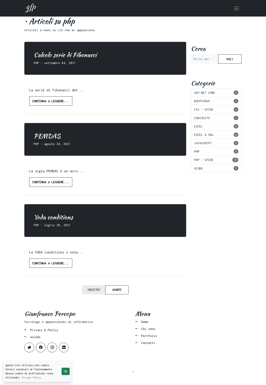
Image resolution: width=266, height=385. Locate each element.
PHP (215, 151)
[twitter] (29, 347)
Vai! (229, 59)
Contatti (148, 343)
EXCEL (215, 126)
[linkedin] (64, 347)
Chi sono (148, 329)
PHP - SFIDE (215, 160)
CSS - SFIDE (215, 109)
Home (144, 321)
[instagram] (52, 347)
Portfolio (149, 336)
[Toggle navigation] (236, 8)
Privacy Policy (31, 377)
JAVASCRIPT (215, 143)
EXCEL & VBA (215, 134)
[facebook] (41, 347)
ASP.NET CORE (215, 92)
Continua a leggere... (50, 101)
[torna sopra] (133, 371)
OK (65, 371)
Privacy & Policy (44, 330)
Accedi (35, 337)
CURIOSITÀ (215, 118)
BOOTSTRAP (215, 101)
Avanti (117, 289)
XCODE (215, 168)
